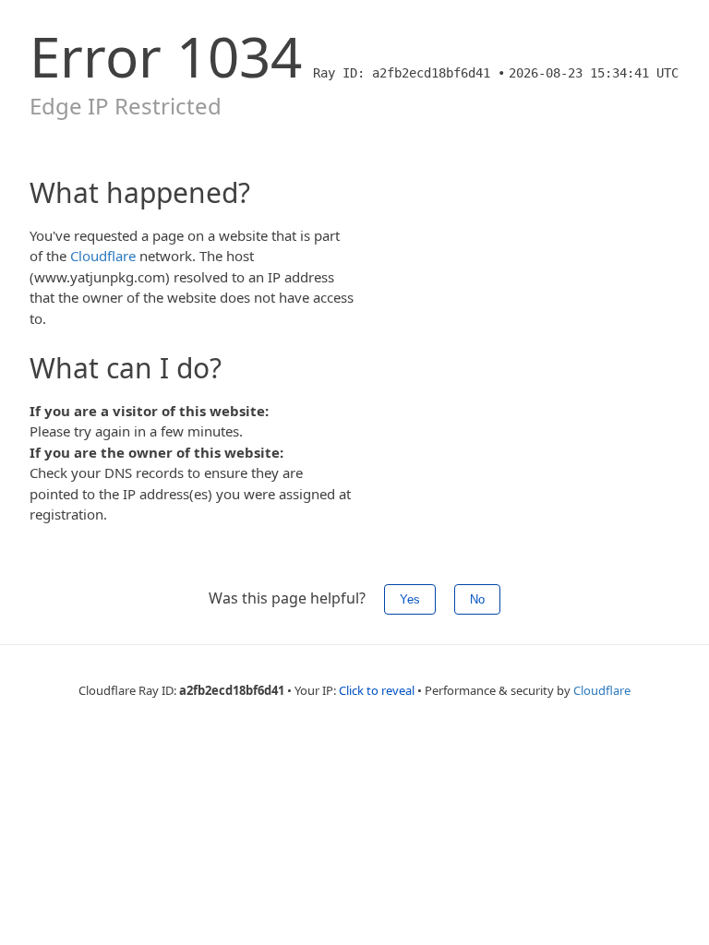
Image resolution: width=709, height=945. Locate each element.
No (477, 599)
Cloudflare (103, 255)
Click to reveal (377, 690)
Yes (410, 599)
